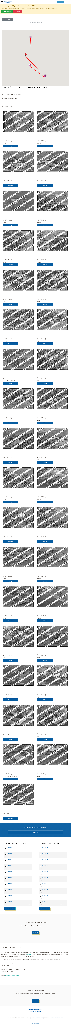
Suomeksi (67, 2)
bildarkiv (29, 954)
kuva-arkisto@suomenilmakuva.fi (13, 975)
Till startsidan (7, 19)
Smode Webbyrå (35, 1023)
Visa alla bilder (44, 909)
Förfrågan (10, 146)
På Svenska (60, 2)
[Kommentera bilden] (18, 125)
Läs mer (35, 932)
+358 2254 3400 (39, 1017)
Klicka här (35, 832)
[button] (25, 54)
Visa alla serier (10, 909)
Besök (35, 1001)
